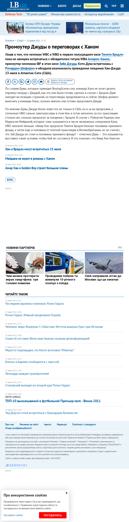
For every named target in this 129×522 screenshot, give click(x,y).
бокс (10, 179)
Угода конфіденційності (18, 428)
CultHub (123, 14)
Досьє (77, 6)
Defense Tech (13, 14)
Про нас (9, 424)
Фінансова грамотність (66, 14)
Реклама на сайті (29, 424)
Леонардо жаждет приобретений (27, 374)
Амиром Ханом (98, 59)
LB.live (67, 18)
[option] (35, 27)
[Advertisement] (64, 212)
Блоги (62, 6)
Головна (9, 40)
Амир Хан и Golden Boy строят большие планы (36, 168)
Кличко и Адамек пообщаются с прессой (32, 362)
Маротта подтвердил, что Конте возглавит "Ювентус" (39, 350)
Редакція (62, 424)
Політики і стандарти (84, 424)
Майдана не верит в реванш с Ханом (30, 158)
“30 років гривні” (36, 14)
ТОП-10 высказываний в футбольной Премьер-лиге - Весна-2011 (52, 401)
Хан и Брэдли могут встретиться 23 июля (33, 149)
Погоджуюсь (53, 515)
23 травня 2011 (33, 40)
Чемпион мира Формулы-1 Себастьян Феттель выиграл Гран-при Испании (54, 327)
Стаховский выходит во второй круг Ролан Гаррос (37, 385)
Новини (43, 6)
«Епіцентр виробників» (99, 14)
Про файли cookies (13, 515)
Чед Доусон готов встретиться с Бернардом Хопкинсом (41, 413)
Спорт (20, 40)
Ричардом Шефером (20, 68)
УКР (114, 6)
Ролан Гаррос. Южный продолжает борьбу (32, 315)
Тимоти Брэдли (112, 54)
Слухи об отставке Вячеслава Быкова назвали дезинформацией (47, 338)
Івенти (47, 424)
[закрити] (66, 493)
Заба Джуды (68, 64)
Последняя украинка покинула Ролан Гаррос (34, 303)
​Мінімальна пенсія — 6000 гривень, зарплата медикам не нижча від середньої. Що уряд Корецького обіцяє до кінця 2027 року (103, 31)
